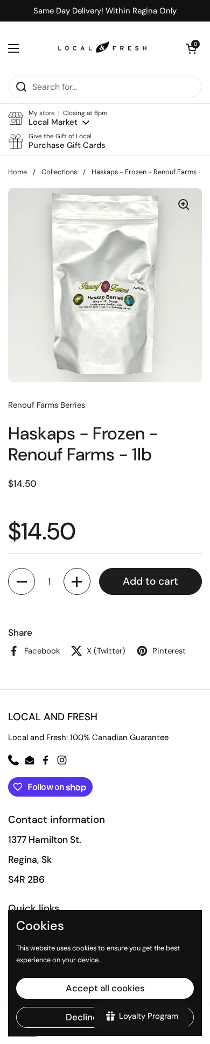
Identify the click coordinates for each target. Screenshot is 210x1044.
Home (17, 171)
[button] (57, 118)
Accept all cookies (105, 988)
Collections (59, 171)
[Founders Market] (102, 48)
